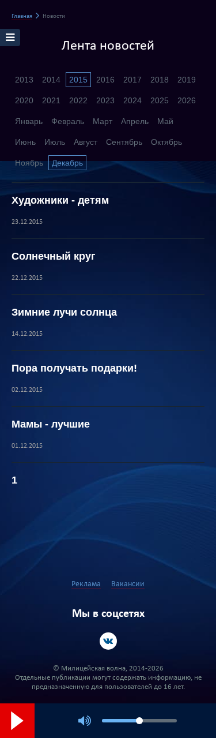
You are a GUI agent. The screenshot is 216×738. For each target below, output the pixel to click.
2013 (24, 79)
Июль (54, 142)
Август (85, 142)
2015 (78, 79)
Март (102, 121)
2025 (159, 100)
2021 (51, 100)
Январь (29, 121)
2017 (132, 79)
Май (165, 121)
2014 (51, 79)
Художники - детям (60, 200)
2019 (186, 79)
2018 (159, 79)
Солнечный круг (54, 256)
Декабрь (67, 162)
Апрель (135, 121)
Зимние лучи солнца (64, 312)
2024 (132, 100)
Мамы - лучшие (51, 424)
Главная (22, 16)
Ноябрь (29, 162)
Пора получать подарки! (74, 368)
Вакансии (128, 584)
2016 (105, 79)
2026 (186, 100)
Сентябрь (124, 142)
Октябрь (166, 142)
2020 (24, 100)
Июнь (25, 142)
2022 (78, 100)
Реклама (86, 584)
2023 (105, 100)
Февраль (67, 121)
